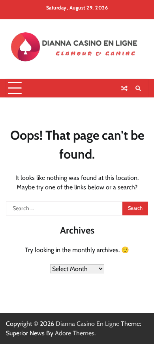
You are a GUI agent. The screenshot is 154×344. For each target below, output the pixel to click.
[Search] (138, 88)
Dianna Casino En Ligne (87, 323)
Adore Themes (74, 333)
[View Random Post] (124, 88)
